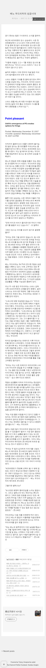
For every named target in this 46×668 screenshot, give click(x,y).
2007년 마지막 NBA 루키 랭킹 (16, 575)
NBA (17, 559)
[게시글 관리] (16, 550)
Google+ (36, 665)
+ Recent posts (8, 651)
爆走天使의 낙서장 (13, 611)
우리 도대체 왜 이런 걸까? (14, 595)
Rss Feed (10, 665)
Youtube (30, 665)
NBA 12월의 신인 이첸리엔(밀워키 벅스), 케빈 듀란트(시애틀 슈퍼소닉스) (18, 570)
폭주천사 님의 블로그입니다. (15, 615)
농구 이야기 (10, 559)
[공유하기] (13, 550)
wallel (33, 662)
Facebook (24, 665)
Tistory (21, 662)
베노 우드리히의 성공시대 (23, 13)
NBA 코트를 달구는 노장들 (15, 578)
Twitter (18, 665)
